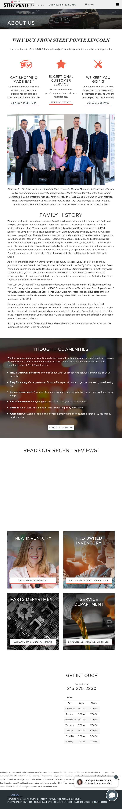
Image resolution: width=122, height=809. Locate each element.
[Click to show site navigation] (117, 4)
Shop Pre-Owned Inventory (88, 580)
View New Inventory (24, 102)
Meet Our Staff (61, 102)
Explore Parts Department (33, 641)
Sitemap (43, 799)
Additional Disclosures (70, 799)
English (16, 2)
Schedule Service (98, 102)
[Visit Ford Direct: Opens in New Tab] (101, 802)
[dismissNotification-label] (116, 777)
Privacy (52, 799)
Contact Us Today (60, 427)
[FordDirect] (15, 795)
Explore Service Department (89, 641)
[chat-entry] (112, 795)
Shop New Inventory (33, 580)
